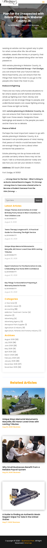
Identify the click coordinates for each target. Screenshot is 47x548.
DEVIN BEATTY (15, 25)
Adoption (8, 315)
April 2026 (8, 352)
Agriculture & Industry (13, 328)
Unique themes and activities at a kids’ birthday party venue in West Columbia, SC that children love (22, 213)
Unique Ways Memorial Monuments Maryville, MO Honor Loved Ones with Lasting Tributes (23, 249)
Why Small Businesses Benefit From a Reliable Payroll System (21, 468)
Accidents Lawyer (12, 306)
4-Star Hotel (9, 303)
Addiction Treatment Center (16, 312)
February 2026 (10, 358)
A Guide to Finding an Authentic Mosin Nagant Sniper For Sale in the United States (21, 517)
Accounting (9, 309)
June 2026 (9, 345)
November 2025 (11, 367)
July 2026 (8, 342)
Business (35, 25)
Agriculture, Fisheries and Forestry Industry (21, 331)
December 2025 (11, 364)
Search (38, 200)
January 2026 (10, 361)
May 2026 (8, 348)
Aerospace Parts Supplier (14, 324)
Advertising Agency (12, 321)
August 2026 (10, 339)
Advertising (9, 318)
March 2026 (9, 355)
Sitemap (28, 543)
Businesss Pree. (28, 540)
